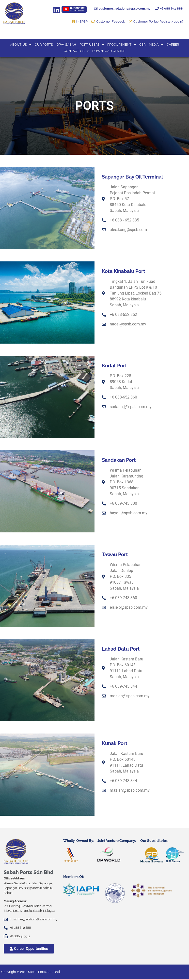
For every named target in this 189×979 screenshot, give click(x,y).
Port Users (89, 44)
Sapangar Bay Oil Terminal (132, 177)
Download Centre (108, 51)
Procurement (119, 44)
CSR (142, 44)
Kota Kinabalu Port (123, 271)
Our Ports (44, 44)
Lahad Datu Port (121, 649)
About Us (18, 44)
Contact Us (74, 51)
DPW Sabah (66, 44)
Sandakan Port (119, 460)
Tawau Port (115, 554)
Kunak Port (114, 743)
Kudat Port (114, 366)
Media (154, 44)
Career (173, 44)
